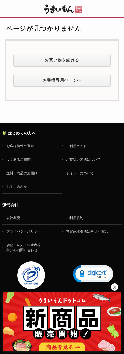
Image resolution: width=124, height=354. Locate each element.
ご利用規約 (74, 218)
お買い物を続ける (62, 60)
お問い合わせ (16, 187)
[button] (93, 273)
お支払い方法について (83, 160)
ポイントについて (80, 173)
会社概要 (13, 218)
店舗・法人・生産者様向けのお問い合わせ (23, 247)
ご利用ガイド (76, 146)
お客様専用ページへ (62, 80)
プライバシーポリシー (23, 231)
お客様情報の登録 (20, 146)
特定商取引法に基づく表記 (87, 231)
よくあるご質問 (18, 160)
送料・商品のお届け (21, 173)
